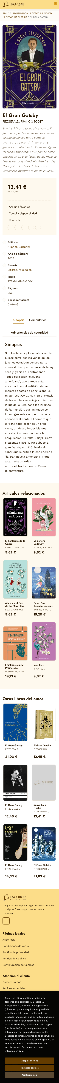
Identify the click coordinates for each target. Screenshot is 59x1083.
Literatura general (42, 13)
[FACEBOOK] (6, 920)
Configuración (29, 1074)
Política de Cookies (14, 958)
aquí (21, 1051)
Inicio (6, 13)
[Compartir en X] (17, 227)
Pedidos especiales (14, 988)
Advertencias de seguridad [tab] (29, 332)
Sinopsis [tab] (18, 320)
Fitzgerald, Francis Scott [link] (23, 121)
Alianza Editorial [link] (19, 246)
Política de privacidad (16, 952)
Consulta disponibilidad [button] (23, 213)
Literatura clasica (15, 17)
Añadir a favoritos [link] (19, 207)
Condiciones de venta (16, 945)
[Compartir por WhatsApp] (24, 227)
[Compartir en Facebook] (10, 227)
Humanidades (20, 13)
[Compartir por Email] (31, 227)
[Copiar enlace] (38, 227)
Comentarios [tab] (37, 320)
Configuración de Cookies (18, 964)
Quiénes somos (12, 982)
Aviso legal (9, 939)
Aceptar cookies (29, 1060)
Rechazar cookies (30, 1067)
